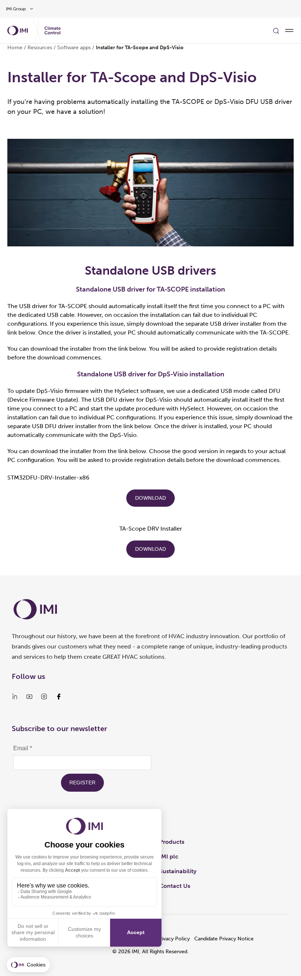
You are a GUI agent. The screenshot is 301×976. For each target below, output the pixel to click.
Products (171, 841)
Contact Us (174, 885)
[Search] (276, 30)
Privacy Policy (173, 939)
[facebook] (59, 697)
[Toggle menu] (289, 30)
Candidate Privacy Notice (224, 939)
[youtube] (29, 697)
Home (14, 47)
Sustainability (177, 871)
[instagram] (44, 697)
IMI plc (168, 856)
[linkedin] (15, 697)
